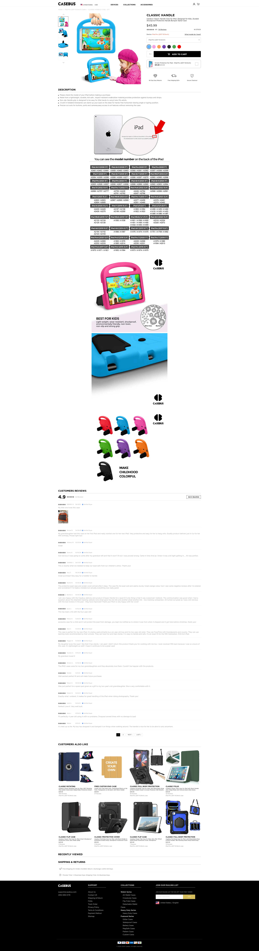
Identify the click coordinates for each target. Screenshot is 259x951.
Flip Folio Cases (129, 901)
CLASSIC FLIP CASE (67, 837)
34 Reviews (162, 29)
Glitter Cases (128, 919)
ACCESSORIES (147, 5)
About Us (92, 892)
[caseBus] (66, 4)
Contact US (92, 895)
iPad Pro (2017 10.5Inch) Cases (75, 9)
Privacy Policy (93, 907)
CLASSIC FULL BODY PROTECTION (144, 786)
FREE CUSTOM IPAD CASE (105, 786)
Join (189, 897)
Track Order (92, 904)
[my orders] (194, 4)
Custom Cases (128, 935)
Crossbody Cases (129, 898)
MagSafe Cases (129, 928)
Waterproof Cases (130, 922)
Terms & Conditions (95, 910)
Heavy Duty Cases (130, 913)
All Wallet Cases (129, 895)
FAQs (90, 901)
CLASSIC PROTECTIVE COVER (107, 837)
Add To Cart (179, 54)
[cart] (198, 4)
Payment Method (95, 913)
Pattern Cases (128, 932)
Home (60, 9)
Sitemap (91, 916)
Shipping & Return (95, 898)
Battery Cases (128, 925)
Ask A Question (193, 497)
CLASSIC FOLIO (172, 786)
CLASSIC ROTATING (67, 786)
